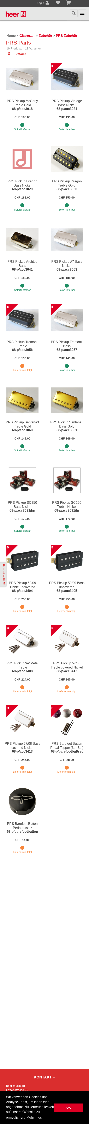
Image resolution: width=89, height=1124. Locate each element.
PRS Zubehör (66, 35)
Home (11, 35)
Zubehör (45, 35)
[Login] (47, 3)
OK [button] (68, 1107)
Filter (4, 574)
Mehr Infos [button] (34, 1117)
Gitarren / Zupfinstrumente (27, 35)
